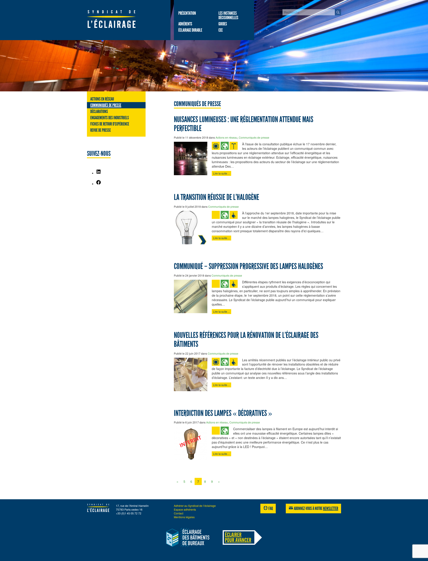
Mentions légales (184, 517)
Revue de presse (100, 130)
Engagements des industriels (109, 117)
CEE (220, 30)
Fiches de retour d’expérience (109, 124)
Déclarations (99, 111)
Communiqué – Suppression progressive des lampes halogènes (248, 266)
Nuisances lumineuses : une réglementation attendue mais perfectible (243, 124)
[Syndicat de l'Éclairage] (116, 19)
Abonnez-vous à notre (315, 508)
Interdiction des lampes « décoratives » (223, 413)
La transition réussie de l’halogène (216, 197)
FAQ (270, 508)
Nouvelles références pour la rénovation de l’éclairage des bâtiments (246, 340)
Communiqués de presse (105, 105)
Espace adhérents (185, 509)
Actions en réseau (102, 99)
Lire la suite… (221, 173)
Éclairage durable (190, 30)
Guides (222, 24)
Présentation (187, 13)
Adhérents (185, 24)
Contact (178, 513)
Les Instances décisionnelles (228, 15)
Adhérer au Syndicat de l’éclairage (195, 506)
